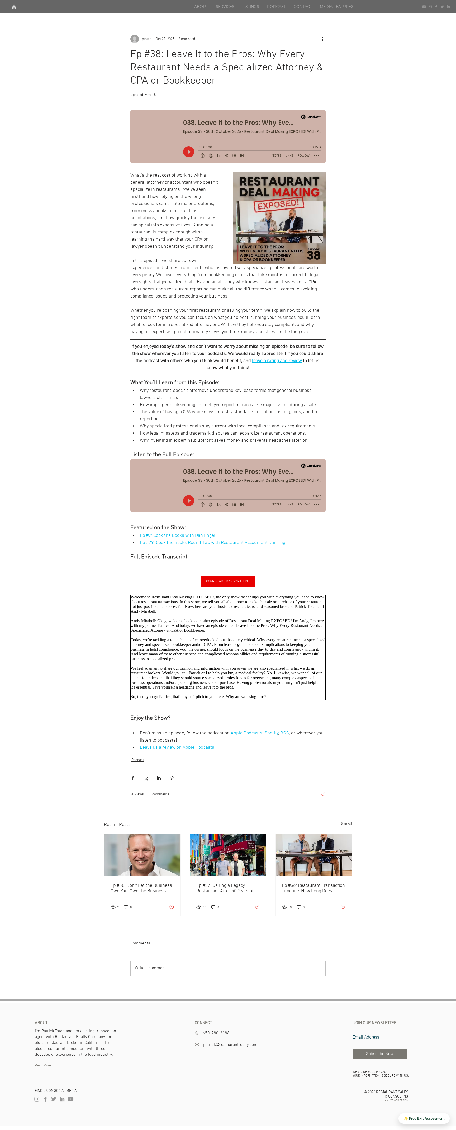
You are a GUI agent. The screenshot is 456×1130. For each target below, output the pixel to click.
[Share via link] (171, 778)
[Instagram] (430, 6)
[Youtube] (424, 6)
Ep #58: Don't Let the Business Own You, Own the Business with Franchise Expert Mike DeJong (141, 888)
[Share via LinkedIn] (158, 778)
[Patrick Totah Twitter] (53, 1099)
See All (346, 824)
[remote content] (228, 139)
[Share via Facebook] (132, 778)
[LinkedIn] (448, 6)
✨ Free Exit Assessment (424, 1119)
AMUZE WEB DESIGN (396, 1100)
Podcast (137, 760)
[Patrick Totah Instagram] (37, 1099)
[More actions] (322, 39)
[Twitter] (442, 6)
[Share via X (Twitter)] (145, 778)
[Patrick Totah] (45, 1099)
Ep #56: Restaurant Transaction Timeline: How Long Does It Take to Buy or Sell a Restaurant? (313, 888)
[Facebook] (436, 6)
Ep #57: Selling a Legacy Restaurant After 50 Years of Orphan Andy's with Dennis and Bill (227, 888)
